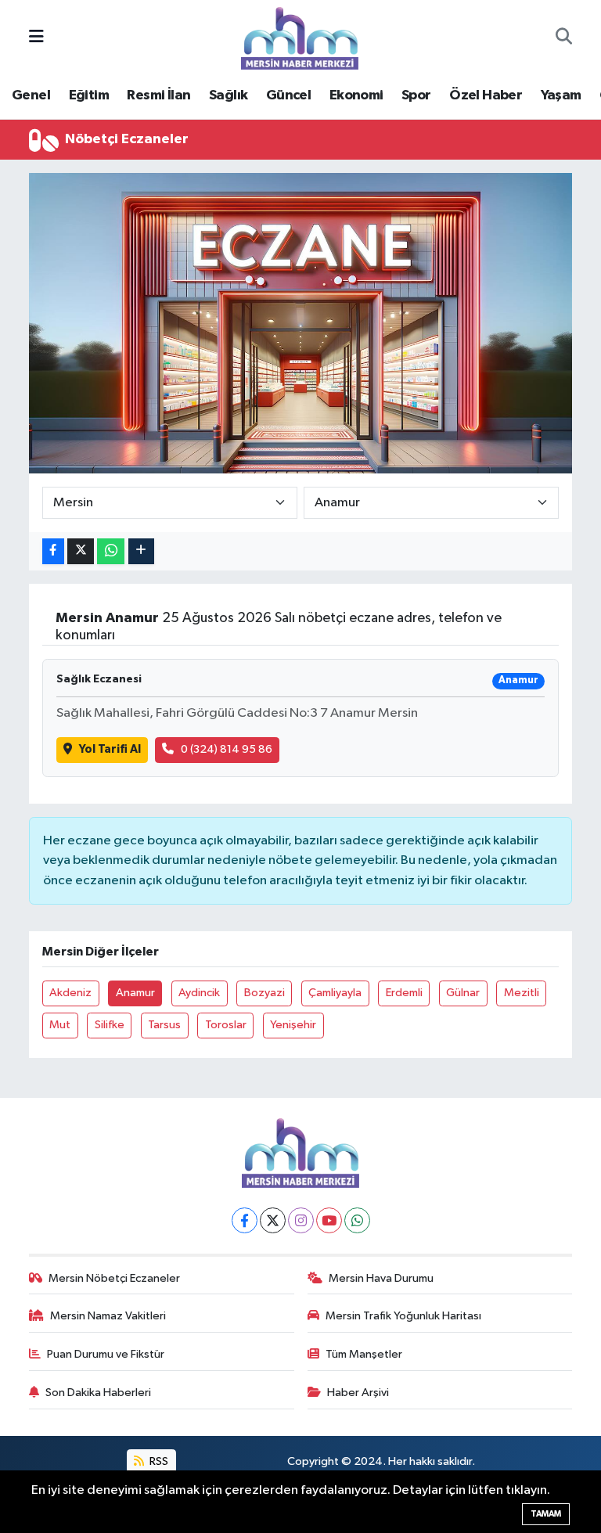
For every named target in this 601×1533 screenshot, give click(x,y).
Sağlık (228, 95)
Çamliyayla (335, 993)
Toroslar (226, 1025)
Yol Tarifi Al (110, 749)
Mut (59, 1025)
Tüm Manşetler (364, 1354)
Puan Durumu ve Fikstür (105, 1354)
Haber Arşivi (358, 1392)
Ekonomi (356, 95)
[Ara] (564, 38)
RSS (157, 1461)
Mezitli (521, 993)
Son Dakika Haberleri (98, 1392)
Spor (416, 95)
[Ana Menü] (36, 38)
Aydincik (199, 993)
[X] (273, 1220)
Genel (31, 95)
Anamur (135, 993)
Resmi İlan (158, 95)
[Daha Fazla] (141, 551)
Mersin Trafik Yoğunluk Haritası (403, 1316)
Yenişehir (293, 1025)
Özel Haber (485, 95)
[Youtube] (329, 1220)
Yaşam (561, 95)
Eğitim (89, 95)
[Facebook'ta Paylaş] (53, 551)
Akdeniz (70, 993)
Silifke (109, 1025)
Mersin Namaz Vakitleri (108, 1316)
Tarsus (164, 1025)
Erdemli (404, 993)
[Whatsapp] (357, 1220)
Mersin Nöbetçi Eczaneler (114, 1278)
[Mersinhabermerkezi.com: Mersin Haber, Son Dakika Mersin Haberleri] (299, 37)
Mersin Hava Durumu (381, 1278)
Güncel (288, 95)
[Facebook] (244, 1220)
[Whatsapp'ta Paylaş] (110, 551)
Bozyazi (264, 993)
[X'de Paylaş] (80, 551)
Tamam (546, 1514)
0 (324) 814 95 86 (226, 749)
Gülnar (463, 993)
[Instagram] (301, 1220)
